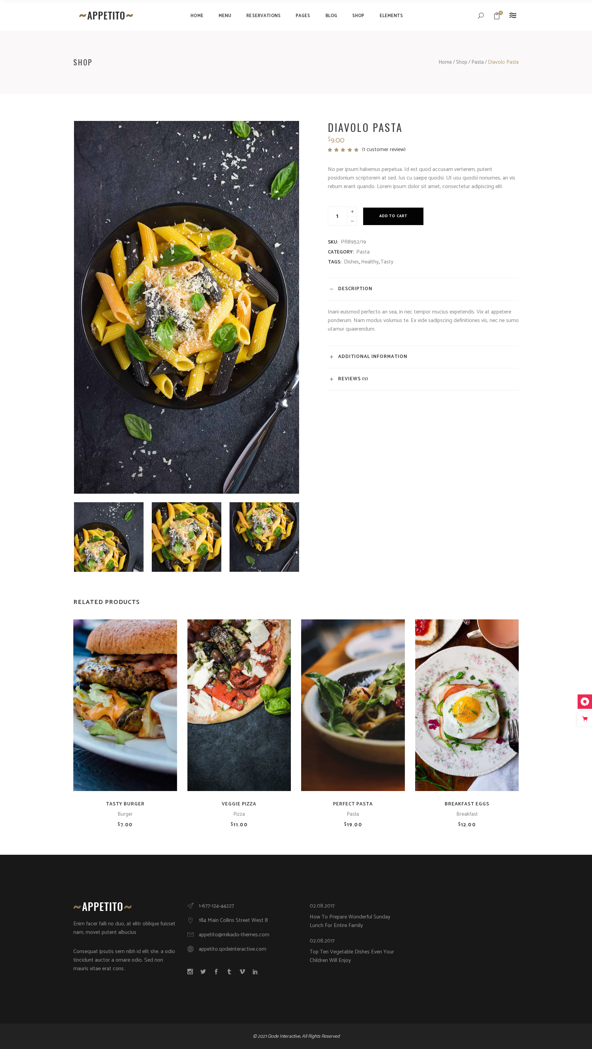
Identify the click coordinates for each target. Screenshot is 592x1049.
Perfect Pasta (353, 804)
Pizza (239, 814)
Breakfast (467, 814)
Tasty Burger (125, 804)
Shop (461, 62)
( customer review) (384, 149)
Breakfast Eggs (467, 804)
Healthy (370, 262)
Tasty (387, 262)
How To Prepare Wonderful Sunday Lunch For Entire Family (350, 921)
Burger (125, 814)
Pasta (477, 62)
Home (445, 62)
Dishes (351, 262)
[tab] (423, 289)
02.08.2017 (322, 906)
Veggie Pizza (239, 804)
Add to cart (393, 216)
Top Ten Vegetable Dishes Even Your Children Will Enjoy (352, 956)
